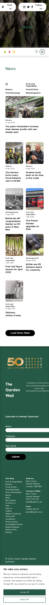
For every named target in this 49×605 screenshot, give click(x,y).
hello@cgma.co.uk (34, 502)
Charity (8, 166)
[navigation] (24, 19)
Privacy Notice (11, 522)
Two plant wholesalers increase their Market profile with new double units (22, 129)
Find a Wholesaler (13, 492)
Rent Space (10, 500)
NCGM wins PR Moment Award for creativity (34, 267)
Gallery (8, 511)
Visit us (8, 508)
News (7, 498)
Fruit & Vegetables (13, 482)
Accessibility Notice (13, 524)
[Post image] (24, 107)
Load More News (20, 333)
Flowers (9, 90)
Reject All (25, 600)
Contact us (10, 503)
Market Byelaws (12, 527)
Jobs (7, 506)
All (6, 84)
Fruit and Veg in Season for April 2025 (13, 270)
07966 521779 (32, 509)
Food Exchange (12, 93)
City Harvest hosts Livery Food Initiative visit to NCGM (13, 177)
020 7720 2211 (32, 499)
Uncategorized (11, 212)
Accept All (24, 592)
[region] (24, 585)
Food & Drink (32, 90)
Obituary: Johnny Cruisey (13, 314)
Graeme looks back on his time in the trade (34, 175)
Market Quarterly (13, 514)
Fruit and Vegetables (31, 85)
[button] (36, 52)
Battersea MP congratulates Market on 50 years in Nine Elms (13, 224)
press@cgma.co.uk (34, 512)
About (8, 495)
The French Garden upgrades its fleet (32, 225)
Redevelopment (33, 93)
